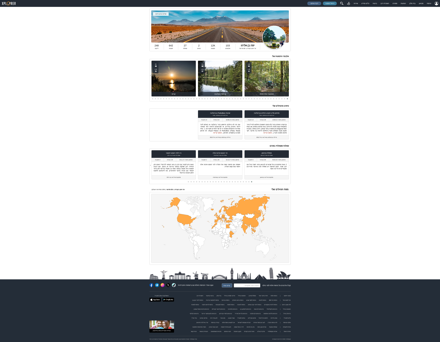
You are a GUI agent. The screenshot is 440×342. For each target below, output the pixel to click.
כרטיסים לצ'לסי (194, 313)
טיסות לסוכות (195, 304)
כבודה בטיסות (215, 322)
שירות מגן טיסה (261, 327)
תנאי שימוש (227, 331)
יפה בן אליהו (248, 45)
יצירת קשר (194, 331)
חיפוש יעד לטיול (263, 318)
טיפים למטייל (241, 318)
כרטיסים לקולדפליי (272, 309)
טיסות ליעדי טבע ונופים (254, 304)
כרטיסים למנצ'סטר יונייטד (208, 313)
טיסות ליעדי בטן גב (197, 300)
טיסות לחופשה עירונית (212, 300)
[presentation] (290, 75)
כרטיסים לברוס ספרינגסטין (201, 309)
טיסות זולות (274, 285)
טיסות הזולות (199, 285)
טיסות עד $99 (273, 300)
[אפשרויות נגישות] (348, 3)
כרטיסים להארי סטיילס (218, 309)
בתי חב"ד (194, 318)
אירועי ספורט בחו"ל (229, 296)
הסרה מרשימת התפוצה (199, 327)
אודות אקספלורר (272, 331)
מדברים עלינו (261, 331)
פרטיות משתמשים (216, 331)
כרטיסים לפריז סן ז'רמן (225, 313)
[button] (287, 99)
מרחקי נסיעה (203, 318)
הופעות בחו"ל (242, 296)
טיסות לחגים (262, 300)
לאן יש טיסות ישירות (259, 322)
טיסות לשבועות (220, 304)
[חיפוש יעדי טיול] (341, 3)
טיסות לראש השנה (207, 304)
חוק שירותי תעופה (226, 327)
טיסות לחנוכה (241, 304)
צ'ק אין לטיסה (250, 327)
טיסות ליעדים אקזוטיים (270, 304)
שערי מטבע (231, 318)
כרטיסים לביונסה (259, 309)
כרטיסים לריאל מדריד (241, 313)
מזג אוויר (222, 318)
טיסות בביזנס (225, 300)
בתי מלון (412, 3)
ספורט (395, 3)
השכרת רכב (384, 3)
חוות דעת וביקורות (249, 331)
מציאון (421, 3)
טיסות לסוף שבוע (251, 300)
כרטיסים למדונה (232, 309)
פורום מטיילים (252, 318)
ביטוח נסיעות (210, 296)
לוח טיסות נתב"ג (272, 322)
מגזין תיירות (274, 318)
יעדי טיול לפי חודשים (202, 322)
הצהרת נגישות (204, 331)
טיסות (429, 3)
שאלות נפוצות (273, 327)
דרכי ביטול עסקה (239, 327)
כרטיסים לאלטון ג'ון (245, 309)
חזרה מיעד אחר (263, 296)
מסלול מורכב (252, 296)
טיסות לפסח (230, 304)
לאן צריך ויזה (213, 318)
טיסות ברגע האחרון (237, 300)
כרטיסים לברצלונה (255, 313)
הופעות (403, 3)
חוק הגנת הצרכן (213, 327)
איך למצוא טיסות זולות (228, 322)
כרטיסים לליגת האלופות (270, 313)
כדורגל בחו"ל (287, 313)
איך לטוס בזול (287, 300)
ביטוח (375, 3)
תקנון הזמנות (237, 331)
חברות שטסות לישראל (244, 322)
